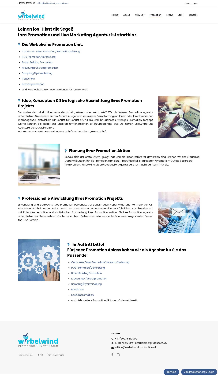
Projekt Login (191, 3)
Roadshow (28, 79)
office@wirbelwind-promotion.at (52, 3)
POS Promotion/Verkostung (39, 57)
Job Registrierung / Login (199, 372)
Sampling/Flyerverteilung (37, 73)
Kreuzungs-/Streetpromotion (40, 68)
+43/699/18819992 (26, 3)
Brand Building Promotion (37, 62)
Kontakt (171, 372)
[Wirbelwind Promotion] (31, 15)
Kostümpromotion (33, 84)
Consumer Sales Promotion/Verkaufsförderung (51, 51)
